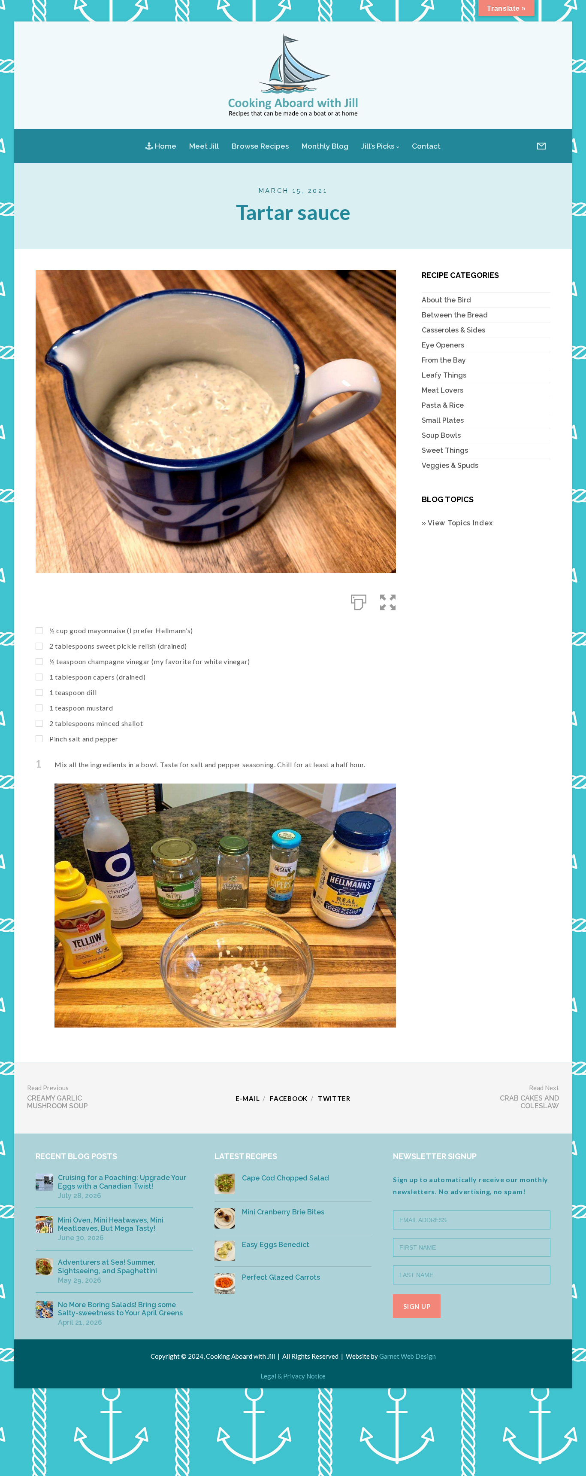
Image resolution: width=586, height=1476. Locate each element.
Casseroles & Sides (453, 330)
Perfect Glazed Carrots (281, 1277)
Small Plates (443, 420)
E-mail (248, 1098)
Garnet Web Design (407, 1356)
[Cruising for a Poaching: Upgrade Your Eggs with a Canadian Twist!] (44, 1182)
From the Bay (444, 360)
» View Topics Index (457, 523)
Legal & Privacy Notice (293, 1376)
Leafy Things (444, 375)
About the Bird (446, 300)
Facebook (289, 1098)
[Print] (359, 600)
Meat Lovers (442, 390)
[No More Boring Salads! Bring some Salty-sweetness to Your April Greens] (44, 1309)
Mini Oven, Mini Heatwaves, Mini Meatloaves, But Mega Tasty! (110, 1224)
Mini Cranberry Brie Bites (283, 1212)
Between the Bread (455, 315)
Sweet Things (445, 450)
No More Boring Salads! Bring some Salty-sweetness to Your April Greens (120, 1309)
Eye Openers (443, 345)
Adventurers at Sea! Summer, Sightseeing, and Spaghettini (107, 1266)
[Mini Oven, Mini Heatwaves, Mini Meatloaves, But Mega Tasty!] (44, 1224)
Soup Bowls (441, 435)
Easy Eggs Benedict (275, 1245)
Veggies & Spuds (450, 465)
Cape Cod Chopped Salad (285, 1178)
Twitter (334, 1098)
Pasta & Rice (443, 405)
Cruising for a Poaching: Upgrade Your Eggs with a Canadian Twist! (122, 1182)
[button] (388, 600)
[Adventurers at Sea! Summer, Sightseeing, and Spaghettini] (44, 1266)
